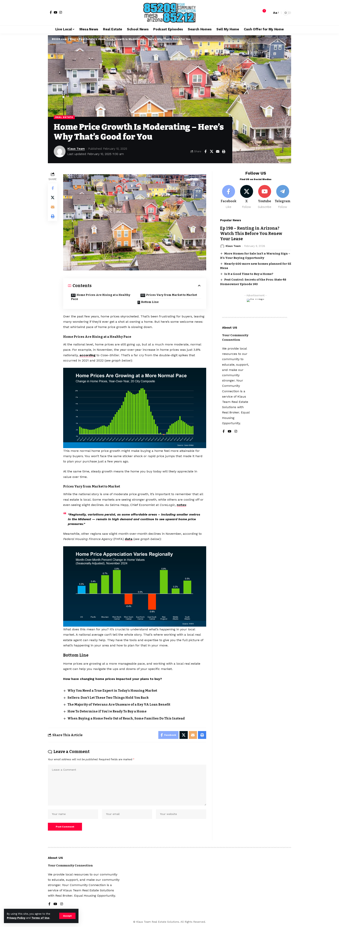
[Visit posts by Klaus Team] (60, 151)
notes (181, 505)
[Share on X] (211, 151)
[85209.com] (169, 13)
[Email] (217, 151)
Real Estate (64, 117)
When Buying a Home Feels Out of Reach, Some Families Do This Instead (126, 718)
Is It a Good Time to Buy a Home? (248, 274)
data (128, 539)
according (87, 355)
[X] (246, 197)
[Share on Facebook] (205, 151)
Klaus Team (76, 148)
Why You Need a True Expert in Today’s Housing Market (112, 690)
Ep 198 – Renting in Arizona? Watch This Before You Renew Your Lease (251, 234)
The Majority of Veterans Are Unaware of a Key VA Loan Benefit (118, 704)
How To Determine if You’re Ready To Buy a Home (107, 711)
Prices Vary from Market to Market (171, 295)
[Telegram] (282, 197)
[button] (67, 916)
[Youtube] (264, 197)
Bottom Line (150, 302)
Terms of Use (40, 917)
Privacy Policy (16, 917)
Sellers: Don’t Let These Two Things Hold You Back (108, 698)
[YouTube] (55, 12)
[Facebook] (51, 12)
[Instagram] (60, 12)
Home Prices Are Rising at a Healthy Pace (100, 297)
